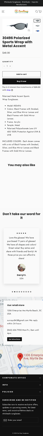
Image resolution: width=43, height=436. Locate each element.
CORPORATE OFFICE (14, 378)
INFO (5, 385)
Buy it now (21, 81)
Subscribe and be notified (19, 400)
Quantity (7, 62)
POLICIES (7, 392)
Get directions (14, 339)
